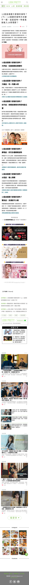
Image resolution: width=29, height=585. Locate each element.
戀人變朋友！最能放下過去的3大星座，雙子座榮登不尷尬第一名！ (14, 399)
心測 (13, 6)
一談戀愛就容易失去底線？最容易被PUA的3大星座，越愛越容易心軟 (14, 508)
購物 (3, 6)
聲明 (11, 573)
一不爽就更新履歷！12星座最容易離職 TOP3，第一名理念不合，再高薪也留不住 (14, 371)
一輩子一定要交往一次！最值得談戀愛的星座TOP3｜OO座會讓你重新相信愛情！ (14, 480)
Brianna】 (11, 291)
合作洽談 (22, 573)
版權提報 (16, 573)
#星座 (10, 315)
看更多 (14, 518)
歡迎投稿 (6, 573)
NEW (8, 6)
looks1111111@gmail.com (17, 576)
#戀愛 (16, 315)
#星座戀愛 (22, 315)
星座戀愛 (19, 6)
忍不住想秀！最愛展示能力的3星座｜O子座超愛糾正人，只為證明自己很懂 (14, 451)
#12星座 (4, 315)
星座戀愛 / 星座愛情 (6, 26)
